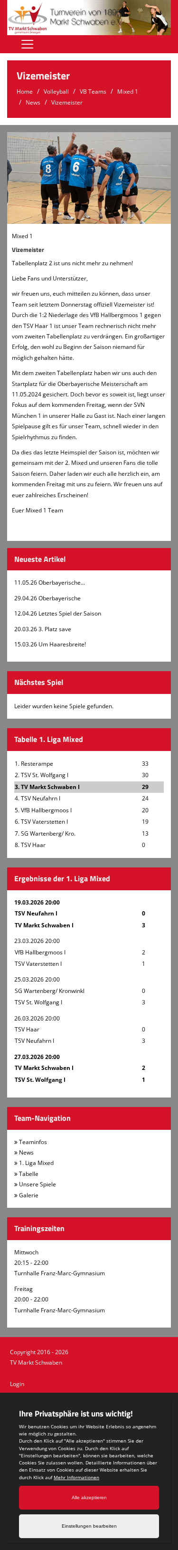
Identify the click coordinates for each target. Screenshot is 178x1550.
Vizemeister (67, 102)
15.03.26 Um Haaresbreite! (50, 644)
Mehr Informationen (76, 1477)
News (33, 102)
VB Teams (93, 91)
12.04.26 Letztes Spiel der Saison (57, 613)
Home (25, 91)
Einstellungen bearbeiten (89, 1526)
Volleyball (56, 91)
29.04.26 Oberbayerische (47, 598)
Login (17, 1384)
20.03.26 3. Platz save (42, 629)
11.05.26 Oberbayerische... (49, 582)
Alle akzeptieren (89, 1497)
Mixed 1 (127, 91)
